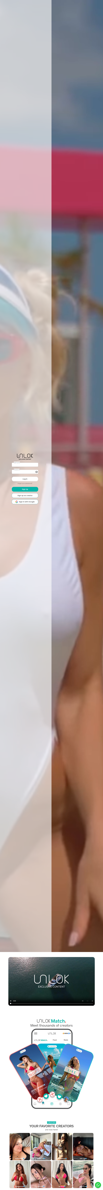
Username (17, 462)
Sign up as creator (25, 495)
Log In (25, 479)
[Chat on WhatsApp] (98, 1185)
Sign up (25, 489)
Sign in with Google (27, 501)
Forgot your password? (25, 483)
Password (17, 469)
